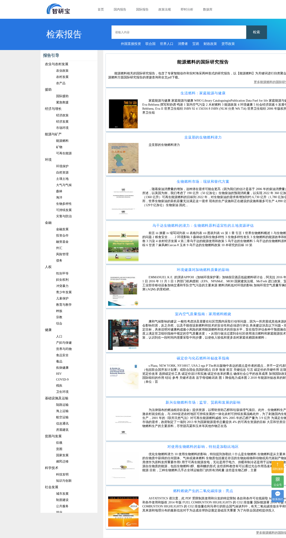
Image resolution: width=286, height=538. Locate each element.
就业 (59, 512)
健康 (48, 330)
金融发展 (62, 229)
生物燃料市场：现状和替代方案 (203, 181)
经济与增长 (53, 109)
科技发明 (62, 474)
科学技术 (51, 468)
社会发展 (51, 487)
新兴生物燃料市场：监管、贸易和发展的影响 (203, 402)
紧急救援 (62, 102)
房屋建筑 (62, 429)
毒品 (59, 361)
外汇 (59, 248)
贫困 (59, 449)
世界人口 (166, 44)
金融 (48, 222)
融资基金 (62, 241)
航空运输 (62, 417)
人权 (48, 267)
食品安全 (62, 355)
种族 (59, 311)
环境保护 (62, 166)
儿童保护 (62, 298)
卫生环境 (62, 392)
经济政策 (62, 115)
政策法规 (164, 9)
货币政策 (228, 44)
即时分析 (187, 9)
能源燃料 (62, 140)
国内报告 (120, 9)
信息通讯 (62, 423)
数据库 (207, 9)
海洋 (59, 197)
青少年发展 (64, 292)
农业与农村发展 (56, 64)
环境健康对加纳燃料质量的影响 (203, 270)
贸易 (195, 44)
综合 (59, 323)
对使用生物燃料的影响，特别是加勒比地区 (203, 446)
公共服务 (62, 506)
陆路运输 (62, 404)
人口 (59, 336)
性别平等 (62, 273)
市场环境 (62, 128)
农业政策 (62, 70)
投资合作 (62, 235)
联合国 (150, 44)
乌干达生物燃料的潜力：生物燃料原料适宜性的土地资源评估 (203, 225)
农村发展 (62, 77)
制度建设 (62, 500)
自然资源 (62, 172)
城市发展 (62, 493)
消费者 (183, 44)
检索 (256, 32)
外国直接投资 (131, 44)
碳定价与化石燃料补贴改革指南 (203, 358)
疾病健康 (62, 367)
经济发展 (62, 121)
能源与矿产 (53, 134)
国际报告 (142, 9)
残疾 (59, 385)
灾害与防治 (64, 216)
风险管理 (62, 254)
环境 (48, 159)
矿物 (59, 147)
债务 (59, 260)
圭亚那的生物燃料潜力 (203, 137)
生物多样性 (64, 203)
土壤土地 (62, 178)
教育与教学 (64, 304)
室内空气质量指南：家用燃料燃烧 (203, 314)
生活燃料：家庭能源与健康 (203, 93)
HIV (59, 373)
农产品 (60, 83)
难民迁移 (62, 461)
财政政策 (210, 44)
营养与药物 (64, 349)
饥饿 (59, 442)
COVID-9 (62, 379)
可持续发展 (64, 210)
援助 (48, 89)
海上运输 (62, 411)
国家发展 (62, 455)
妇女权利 (62, 279)
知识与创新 (64, 480)
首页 (101, 9)
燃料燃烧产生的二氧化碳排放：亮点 (203, 491)
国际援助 (62, 96)
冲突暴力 (62, 286)
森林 (59, 191)
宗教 (59, 317)
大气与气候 (64, 185)
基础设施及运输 (56, 398)
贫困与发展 (53, 436)
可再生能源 (64, 153)
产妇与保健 (64, 342)
